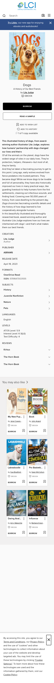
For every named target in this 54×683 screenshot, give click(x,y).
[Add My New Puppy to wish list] (23, 431)
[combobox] (21, 15)
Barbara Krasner (38, 523)
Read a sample (27, 116)
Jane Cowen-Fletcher (16, 421)
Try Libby (12, 22)
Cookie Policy (10, 674)
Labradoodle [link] (14, 467)
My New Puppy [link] (15, 417)
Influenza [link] (33, 518)
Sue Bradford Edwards (16, 472)
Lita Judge (28, 92)
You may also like (14, 382)
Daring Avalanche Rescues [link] (15, 518)
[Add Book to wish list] (44, 431)
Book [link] (31, 417)
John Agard (36, 421)
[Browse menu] (49, 15)
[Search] (4, 15)
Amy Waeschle (16, 523)
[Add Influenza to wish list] (44, 533)
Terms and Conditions (14, 641)
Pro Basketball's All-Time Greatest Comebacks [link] (36, 467)
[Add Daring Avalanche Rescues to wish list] (23, 533)
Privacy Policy (37, 641)
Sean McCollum (38, 472)
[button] (27, 106)
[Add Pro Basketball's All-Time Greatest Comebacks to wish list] (44, 482)
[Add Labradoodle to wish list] (23, 482)
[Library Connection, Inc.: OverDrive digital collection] (27, 6)
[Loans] (43, 16)
